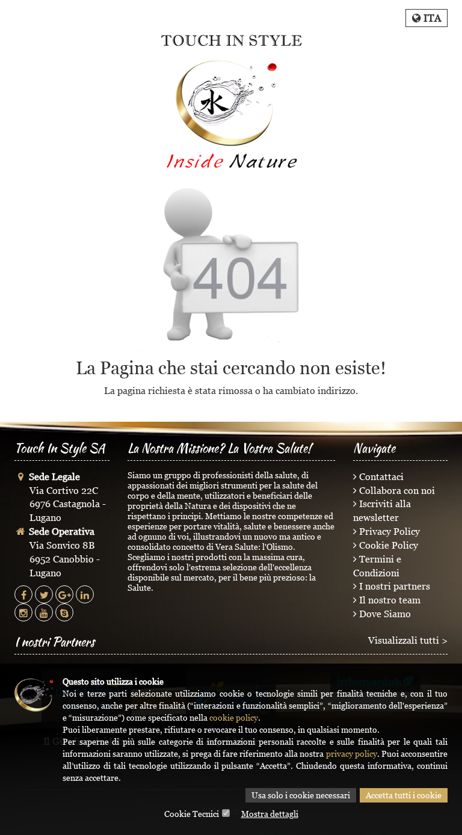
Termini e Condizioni (377, 565)
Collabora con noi (396, 490)
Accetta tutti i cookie (404, 795)
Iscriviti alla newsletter (382, 510)
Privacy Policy (388, 531)
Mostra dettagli (269, 814)
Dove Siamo (384, 613)
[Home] (231, 101)
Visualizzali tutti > (408, 640)
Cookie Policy (387, 545)
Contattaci (380, 476)
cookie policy (233, 717)
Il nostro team (388, 599)
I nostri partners (393, 586)
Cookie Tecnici (191, 814)
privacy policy (351, 753)
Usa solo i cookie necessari (300, 795)
